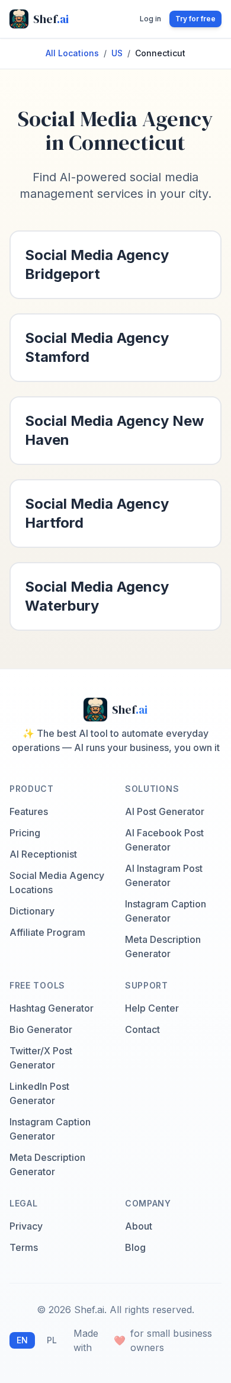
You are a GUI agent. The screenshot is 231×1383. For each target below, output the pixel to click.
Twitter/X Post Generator (40, 1058)
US (117, 53)
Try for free (195, 18)
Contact (142, 1029)
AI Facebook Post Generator (164, 840)
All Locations (72, 53)
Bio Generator (40, 1029)
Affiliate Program (47, 932)
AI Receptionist (43, 854)
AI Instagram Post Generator (164, 875)
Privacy (26, 1226)
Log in (150, 18)
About (138, 1226)
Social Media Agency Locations (56, 882)
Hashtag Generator (51, 1008)
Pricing (24, 833)
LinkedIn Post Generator (39, 1093)
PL (52, 1340)
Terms (23, 1247)
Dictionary (31, 911)
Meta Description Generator (163, 946)
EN (22, 1340)
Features (28, 811)
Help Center (152, 1008)
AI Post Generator (164, 811)
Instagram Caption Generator (165, 911)
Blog (135, 1247)
